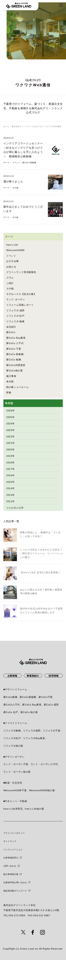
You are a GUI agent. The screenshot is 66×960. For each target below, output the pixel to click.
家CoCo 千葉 (13, 348)
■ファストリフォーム (15, 723)
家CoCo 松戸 (10, 712)
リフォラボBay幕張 (34, 738)
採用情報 (54, 675)
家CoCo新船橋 (28, 697)
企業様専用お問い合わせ (15, 882)
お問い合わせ (9, 866)
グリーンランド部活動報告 (21, 272)
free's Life (12, 244)
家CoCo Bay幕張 (16, 337)
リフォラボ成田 (31, 730)
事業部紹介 (33, 675)
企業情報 (12, 675)
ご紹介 (10, 283)
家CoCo (10, 332)
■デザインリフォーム (15, 689)
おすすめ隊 (12, 261)
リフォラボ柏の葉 (13, 745)
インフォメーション (13, 849)
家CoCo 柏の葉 (29, 712)
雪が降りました (13, 181)
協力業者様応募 (10, 874)
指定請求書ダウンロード (15, 891)
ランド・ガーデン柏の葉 (17, 771)
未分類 (10, 381)
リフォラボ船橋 (12, 730)
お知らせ (11, 266)
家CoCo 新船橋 (29, 163)
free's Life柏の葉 (34, 808)
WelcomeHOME (15, 250)
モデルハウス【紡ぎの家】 (21, 294)
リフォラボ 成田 (15, 310)
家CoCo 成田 (51, 704)
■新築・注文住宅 (12, 782)
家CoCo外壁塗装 (15, 365)
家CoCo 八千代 (15, 343)
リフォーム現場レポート (20, 305)
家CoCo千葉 (46, 697)
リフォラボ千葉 (51, 730)
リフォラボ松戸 (12, 738)
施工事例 (11, 376)
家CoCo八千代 (11, 704)
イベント (16, 163)
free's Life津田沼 (13, 808)
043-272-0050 (17, 915)
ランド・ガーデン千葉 (15, 764)
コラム (10, 277)
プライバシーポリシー (14, 833)
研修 (8, 392)
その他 (15, 188)
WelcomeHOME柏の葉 (42, 790)
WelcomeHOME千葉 (15, 790)
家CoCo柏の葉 (14, 370)
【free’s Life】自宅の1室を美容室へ (40, 572)
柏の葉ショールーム (17, 387)
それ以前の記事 (15, 507)
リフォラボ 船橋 (15, 321)
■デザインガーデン (14, 756)
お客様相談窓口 (10, 858)
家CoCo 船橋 (13, 359)
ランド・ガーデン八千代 (44, 764)
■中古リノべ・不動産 (15, 801)
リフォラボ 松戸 (15, 315)
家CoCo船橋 (10, 697)
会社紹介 (11, 326)
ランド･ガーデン (15, 299)
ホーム (6, 126)
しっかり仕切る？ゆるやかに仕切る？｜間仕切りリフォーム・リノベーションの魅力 (41, 553)
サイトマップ (9, 841)
